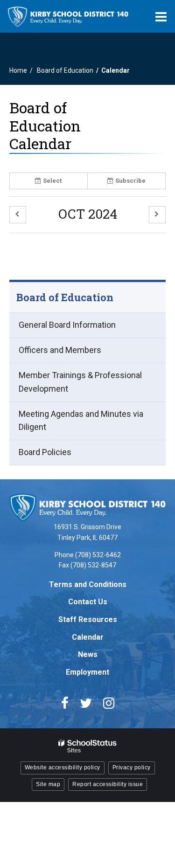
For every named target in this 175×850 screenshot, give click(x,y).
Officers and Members (60, 350)
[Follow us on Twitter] (86, 703)
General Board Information (67, 325)
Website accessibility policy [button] (62, 767)
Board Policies (45, 452)
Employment (87, 672)
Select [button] (52, 180)
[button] (17, 214)
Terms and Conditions (87, 584)
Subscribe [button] (130, 180)
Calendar (88, 637)
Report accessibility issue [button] (107, 784)
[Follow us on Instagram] (108, 703)
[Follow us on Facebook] (65, 703)
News (88, 654)
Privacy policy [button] (131, 767)
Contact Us (87, 601)
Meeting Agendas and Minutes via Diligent (81, 424)
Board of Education (65, 70)
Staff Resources (87, 619)
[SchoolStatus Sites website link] (88, 746)
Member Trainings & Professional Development (80, 382)
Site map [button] (48, 784)
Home (18, 70)
